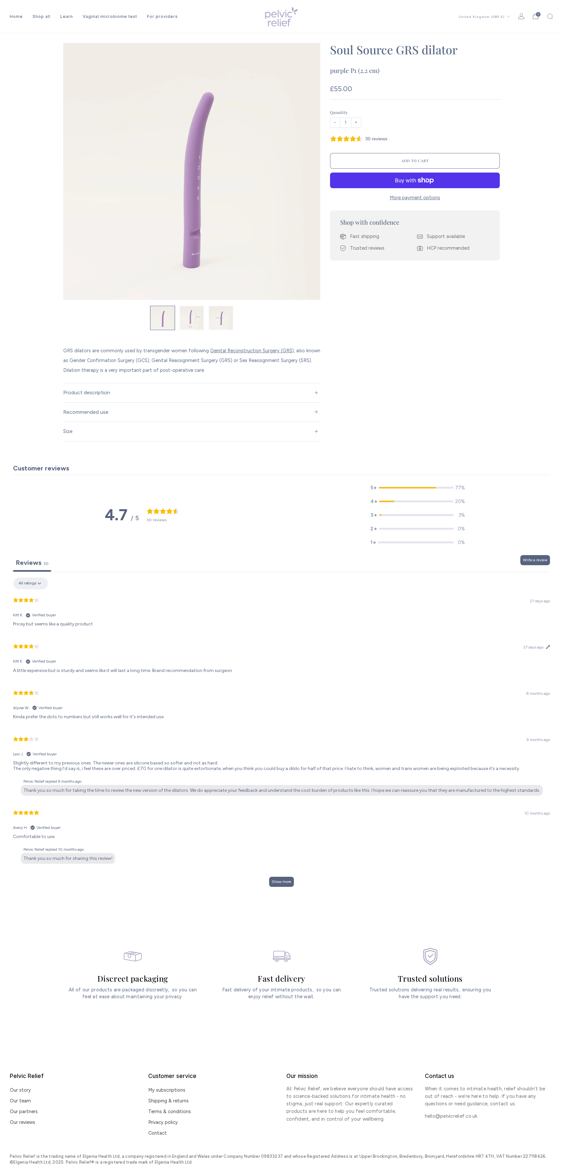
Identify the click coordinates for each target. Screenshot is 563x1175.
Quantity (339, 112)
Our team (20, 1101)
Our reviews (22, 1122)
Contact (157, 1133)
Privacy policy (163, 1122)
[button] (417, 488)
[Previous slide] (76, 171)
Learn (66, 16)
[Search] (550, 16)
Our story (20, 1090)
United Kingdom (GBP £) (482, 17)
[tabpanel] (281, 735)
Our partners (24, 1111)
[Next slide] (307, 171)
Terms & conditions (169, 1111)
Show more (281, 881)
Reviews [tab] (32, 563)
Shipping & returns (168, 1101)
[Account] (521, 16)
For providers (162, 16)
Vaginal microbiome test (110, 16)
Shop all (42, 16)
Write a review (535, 560)
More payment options (415, 198)
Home (16, 16)
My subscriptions (166, 1090)
